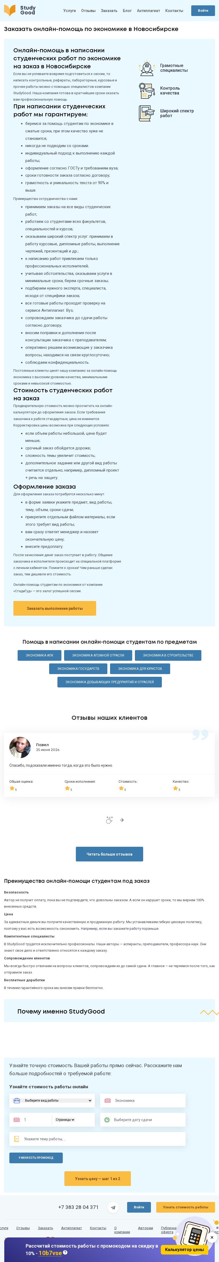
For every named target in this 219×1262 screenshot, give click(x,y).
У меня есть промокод (36, 1157)
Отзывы (88, 11)
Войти (203, 11)
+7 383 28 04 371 (78, 1207)
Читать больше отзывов (109, 854)
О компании (122, 1230)
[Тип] (65, 1120)
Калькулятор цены (184, 1249)
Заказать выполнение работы (55, 608)
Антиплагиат (148, 11)
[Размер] (34, 1119)
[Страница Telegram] (113, 1207)
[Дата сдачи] (135, 1119)
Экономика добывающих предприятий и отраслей (109, 682)
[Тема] (45, 1139)
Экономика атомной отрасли (98, 655)
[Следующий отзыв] (121, 820)
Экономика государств (78, 669)
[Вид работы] (52, 1100)
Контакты (174, 11)
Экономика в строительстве (168, 655)
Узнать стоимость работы (185, 1207)
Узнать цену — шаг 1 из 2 (97, 1179)
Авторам (145, 1228)
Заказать (109, 11)
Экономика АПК (39, 655)
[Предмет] (130, 1100)
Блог (127, 11)
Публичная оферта (169, 1230)
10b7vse (50, 1253)
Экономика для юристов (140, 669)
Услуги (69, 11)
